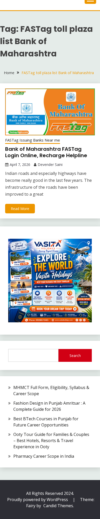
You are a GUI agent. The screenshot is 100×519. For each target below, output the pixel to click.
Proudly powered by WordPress (38, 499)
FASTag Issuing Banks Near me (32, 140)
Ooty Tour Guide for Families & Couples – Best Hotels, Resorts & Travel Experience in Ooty (51, 441)
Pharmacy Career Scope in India (43, 456)
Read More (20, 208)
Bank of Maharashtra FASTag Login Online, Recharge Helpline (46, 152)
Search (75, 355)
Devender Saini (50, 164)
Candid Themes (58, 505)
